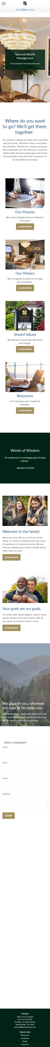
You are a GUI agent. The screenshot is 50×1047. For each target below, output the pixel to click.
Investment (25, 1038)
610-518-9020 (27, 1017)
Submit (8, 815)
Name (5, 747)
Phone (5, 778)
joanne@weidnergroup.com (25, 1027)
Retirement (25, 1035)
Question (6, 794)
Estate (25, 1041)
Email (4, 762)
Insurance (25, 1044)
